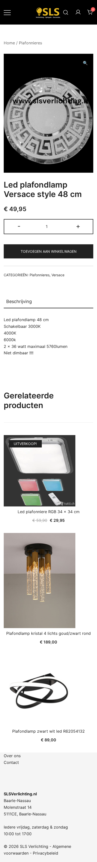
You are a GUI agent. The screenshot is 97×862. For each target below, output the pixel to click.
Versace (57, 275)
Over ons (12, 755)
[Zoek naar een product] (66, 12)
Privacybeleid (45, 853)
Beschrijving (19, 301)
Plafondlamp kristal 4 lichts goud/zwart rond (48, 633)
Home (9, 42)
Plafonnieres (30, 42)
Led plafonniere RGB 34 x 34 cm (49, 511)
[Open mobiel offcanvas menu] (7, 12)
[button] (85, 63)
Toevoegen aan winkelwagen (49, 251)
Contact (11, 762)
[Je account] (78, 12)
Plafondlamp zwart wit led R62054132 (48, 731)
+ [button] (78, 226)
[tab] (48, 301)
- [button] (19, 226)
